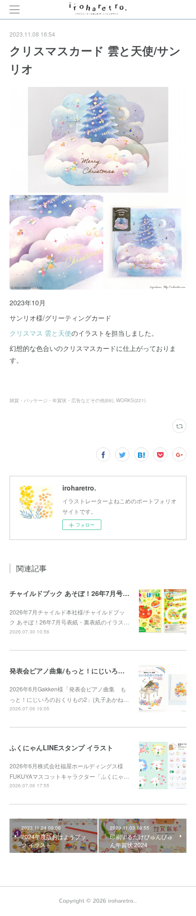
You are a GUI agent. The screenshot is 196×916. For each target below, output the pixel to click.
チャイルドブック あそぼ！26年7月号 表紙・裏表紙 (87, 593)
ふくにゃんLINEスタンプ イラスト (61, 747)
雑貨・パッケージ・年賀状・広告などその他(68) (61, 400)
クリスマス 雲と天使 (40, 333)
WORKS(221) (131, 400)
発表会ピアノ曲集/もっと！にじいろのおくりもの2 (86, 670)
